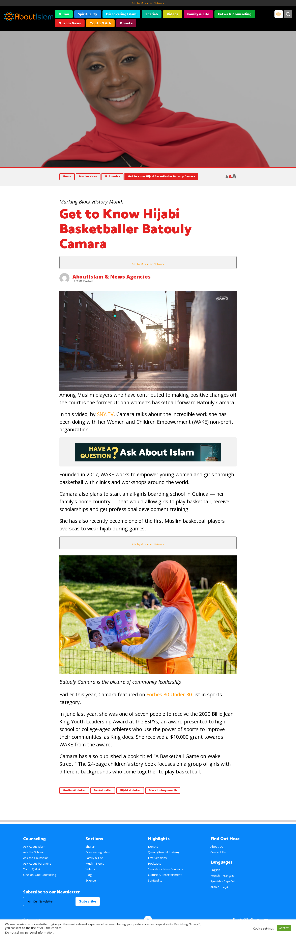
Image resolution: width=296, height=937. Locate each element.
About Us (216, 846)
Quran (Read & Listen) (163, 852)
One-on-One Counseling (39, 875)
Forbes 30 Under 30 (169, 694)
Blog (89, 875)
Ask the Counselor (35, 858)
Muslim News (70, 23)
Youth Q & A (100, 23)
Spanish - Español (222, 881)
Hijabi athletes (130, 790)
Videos (172, 14)
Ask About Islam (34, 846)
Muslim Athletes (74, 790)
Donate (126, 23)
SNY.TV (105, 414)
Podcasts (154, 863)
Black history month (163, 790)
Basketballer (103, 790)
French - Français (222, 875)
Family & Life (198, 14)
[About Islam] (28, 17)
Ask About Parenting (37, 863)
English (215, 870)
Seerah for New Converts (165, 869)
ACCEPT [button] (284, 928)
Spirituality (87, 14)
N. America (112, 176)
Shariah (151, 14)
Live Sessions (157, 858)
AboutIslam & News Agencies (111, 276)
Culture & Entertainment (165, 875)
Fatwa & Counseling (234, 14)
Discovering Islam (121, 14)
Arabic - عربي (219, 887)
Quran (64, 14)
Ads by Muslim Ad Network (148, 3)
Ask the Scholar (33, 852)
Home (67, 176)
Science (91, 880)
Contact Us (218, 852)
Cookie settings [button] (263, 928)
